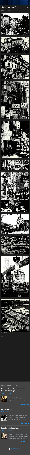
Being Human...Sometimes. (10, 428)
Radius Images (19, 451)
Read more (25, 404)
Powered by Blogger (16, 448)
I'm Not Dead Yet (6, 409)
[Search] (28, 3)
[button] (28, 7)
